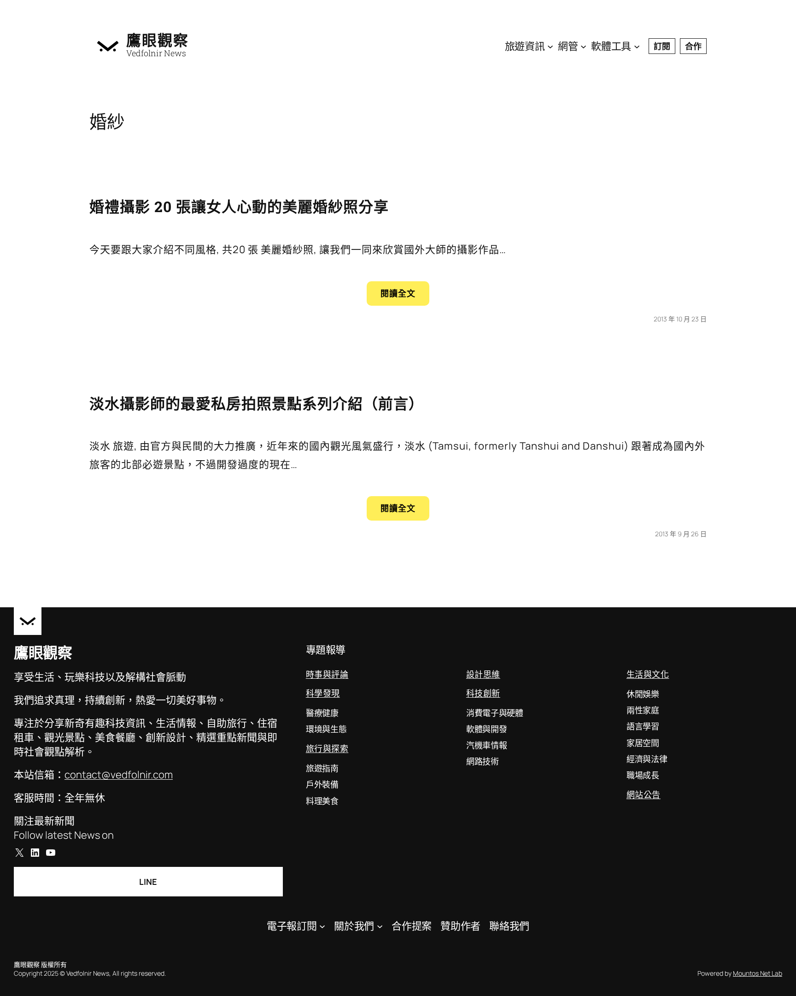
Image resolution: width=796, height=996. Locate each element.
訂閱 (662, 46)
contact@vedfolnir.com (118, 775)
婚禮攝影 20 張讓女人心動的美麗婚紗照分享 (239, 206)
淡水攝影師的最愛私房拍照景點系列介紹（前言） (256, 403)
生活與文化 (647, 674)
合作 (693, 46)
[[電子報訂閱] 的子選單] (322, 926)
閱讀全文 (403, 296)
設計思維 (483, 674)
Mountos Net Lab (757, 973)
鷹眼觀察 (157, 40)
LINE (148, 881)
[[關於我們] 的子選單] (380, 926)
